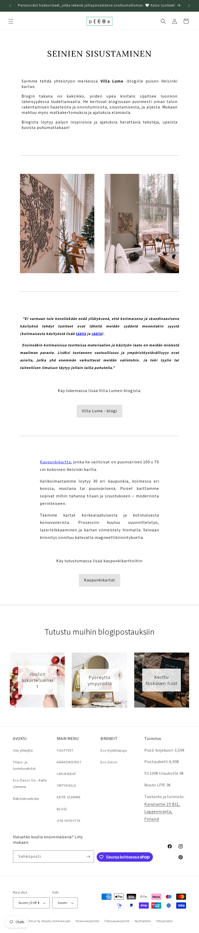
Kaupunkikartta (55, 462)
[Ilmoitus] (189, 5)
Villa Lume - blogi (99, 411)
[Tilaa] (88, 856)
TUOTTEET (65, 750)
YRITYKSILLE (66, 785)
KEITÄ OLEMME (69, 797)
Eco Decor (109, 762)
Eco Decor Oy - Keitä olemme (30, 783)
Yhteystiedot (164, 921)
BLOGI (62, 809)
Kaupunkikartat (99, 580)
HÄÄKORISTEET (69, 762)
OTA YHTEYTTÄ (68, 820)
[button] (11, 21)
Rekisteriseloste (26, 798)
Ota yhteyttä (23, 750)
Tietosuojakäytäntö (117, 921)
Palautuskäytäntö (87, 921)
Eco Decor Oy (32, 921)
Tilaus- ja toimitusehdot (24, 765)
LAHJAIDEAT (66, 773)
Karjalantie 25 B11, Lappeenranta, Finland (162, 811)
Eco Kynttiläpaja (114, 750)
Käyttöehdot (143, 921)
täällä (81, 333)
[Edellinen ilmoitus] (10, 5)
